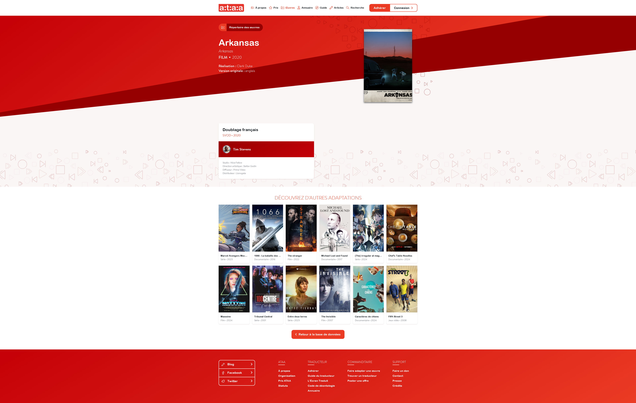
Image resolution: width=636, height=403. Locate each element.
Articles (339, 7)
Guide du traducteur (321, 375)
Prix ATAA (284, 380)
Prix (275, 7)
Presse (397, 380)
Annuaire (307, 7)
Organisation (286, 375)
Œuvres (290, 7)
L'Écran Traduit (318, 380)
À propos (260, 7)
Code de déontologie (321, 385)
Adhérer (380, 8)
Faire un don (401, 370)
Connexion (401, 8)
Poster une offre (358, 380)
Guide (323, 7)
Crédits (397, 385)
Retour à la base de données (320, 334)
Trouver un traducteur (362, 375)
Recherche (357, 7)
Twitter (232, 381)
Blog (230, 364)
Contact (398, 375)
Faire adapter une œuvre (363, 370)
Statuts (283, 385)
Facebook (234, 372)
